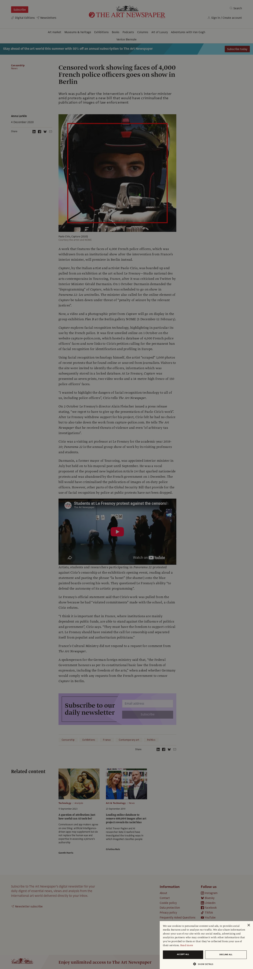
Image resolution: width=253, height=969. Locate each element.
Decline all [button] (225, 954)
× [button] (248, 925)
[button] (205, 964)
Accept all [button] (183, 954)
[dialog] (206, 945)
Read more (186, 945)
